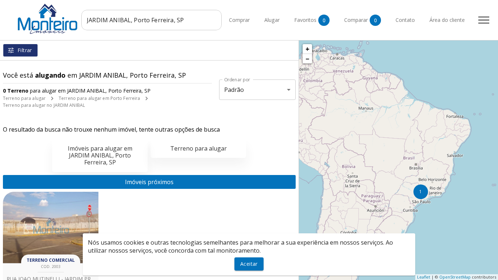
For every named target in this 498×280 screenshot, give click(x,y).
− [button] (307, 58)
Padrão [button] (234, 90)
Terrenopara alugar (198, 148)
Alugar (272, 20)
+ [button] (308, 48)
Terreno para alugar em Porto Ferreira (99, 98)
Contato (405, 20)
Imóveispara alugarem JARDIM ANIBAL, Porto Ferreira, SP (100, 155)
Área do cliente (447, 20)
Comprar (239, 20)
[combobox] (151, 20)
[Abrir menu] (483, 20)
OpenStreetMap (455, 277)
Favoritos (310, 20)
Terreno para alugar (24, 98)
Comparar (360, 20)
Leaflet (423, 277)
